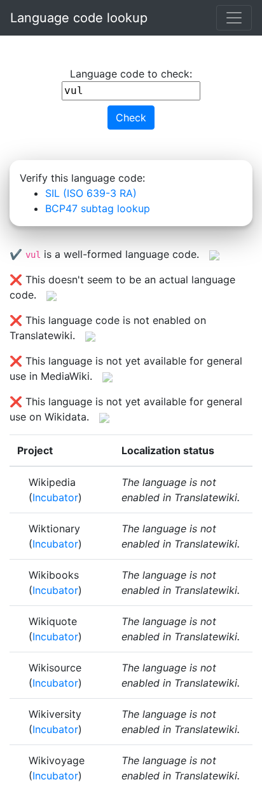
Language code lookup (79, 17)
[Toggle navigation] (234, 17)
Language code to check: (131, 73)
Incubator (55, 497)
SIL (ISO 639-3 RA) (91, 193)
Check (131, 117)
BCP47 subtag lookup (97, 208)
